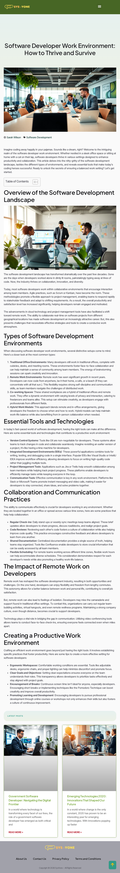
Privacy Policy (60, 858)
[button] (99, 6)
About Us (21, 858)
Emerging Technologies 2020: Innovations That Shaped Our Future (86, 800)
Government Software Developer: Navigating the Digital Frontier (30, 800)
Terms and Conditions (88, 858)
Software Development (39, 137)
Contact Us (39, 858)
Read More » (16, 832)
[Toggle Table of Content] (33, 182)
